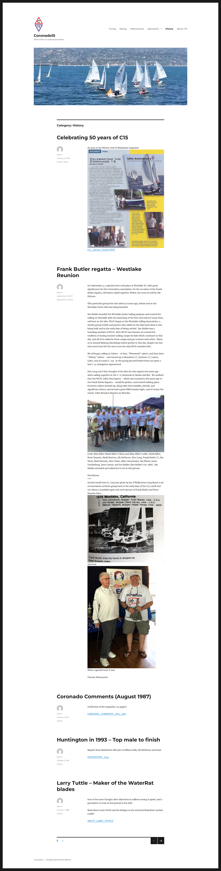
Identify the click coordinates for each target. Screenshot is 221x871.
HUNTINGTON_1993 (98, 757)
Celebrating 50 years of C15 (92, 137)
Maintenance (137, 29)
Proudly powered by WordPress (58, 860)
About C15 (182, 29)
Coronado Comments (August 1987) (104, 696)
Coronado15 (44, 35)
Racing (123, 29)
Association (153, 29)
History (169, 29)
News (65, 162)
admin (59, 155)
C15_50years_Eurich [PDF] (101, 249)
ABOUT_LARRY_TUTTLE (100, 821)
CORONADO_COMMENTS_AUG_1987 (106, 714)
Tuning (112, 29)
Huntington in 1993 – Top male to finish (108, 740)
